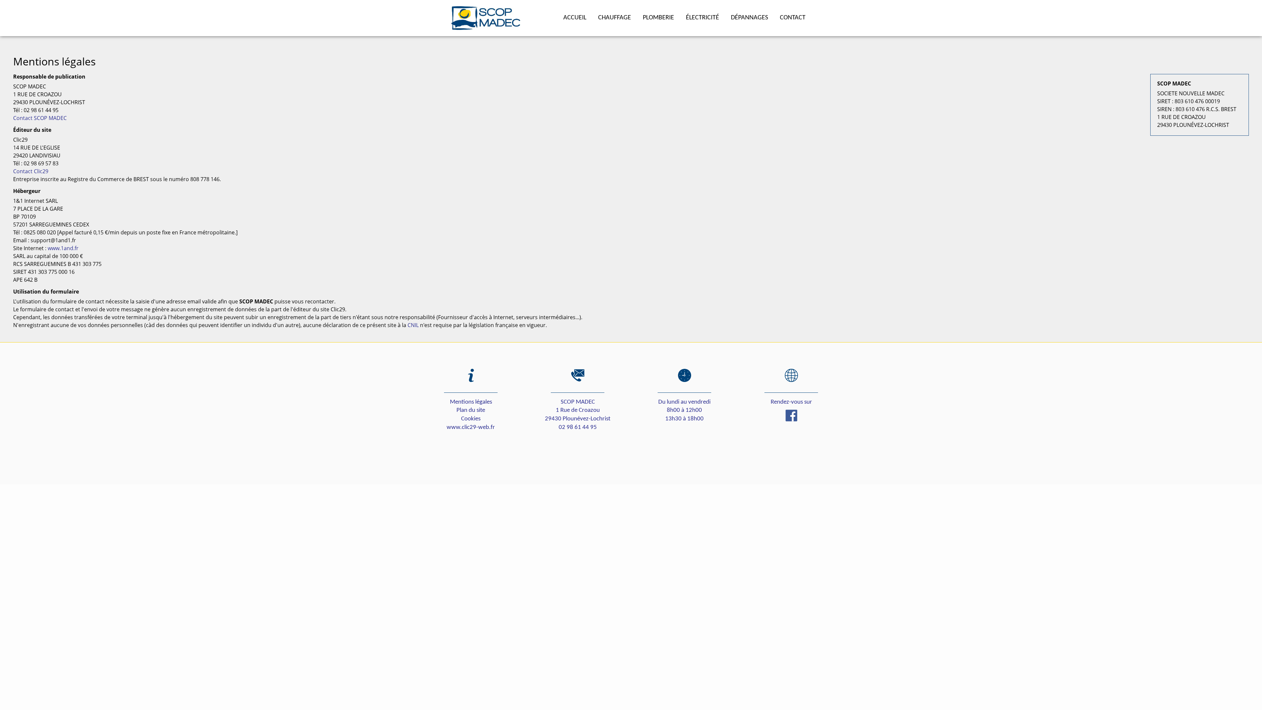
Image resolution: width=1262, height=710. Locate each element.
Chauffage (614, 17)
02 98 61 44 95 (578, 427)
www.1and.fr (63, 248)
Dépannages (749, 17)
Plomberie (658, 17)
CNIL (413, 325)
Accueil (574, 17)
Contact (793, 17)
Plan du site (470, 410)
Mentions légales (471, 402)
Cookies (470, 419)
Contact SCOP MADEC (40, 118)
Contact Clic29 (30, 171)
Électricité (702, 17)
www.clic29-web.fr (471, 427)
